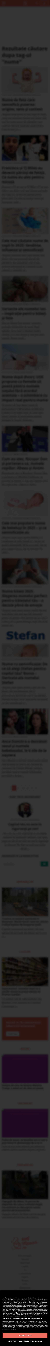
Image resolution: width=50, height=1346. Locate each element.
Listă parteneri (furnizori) (9, 1329)
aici (16, 1312)
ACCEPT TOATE (25, 1335)
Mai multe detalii (39, 1303)
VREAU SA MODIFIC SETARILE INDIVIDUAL (25, 1341)
